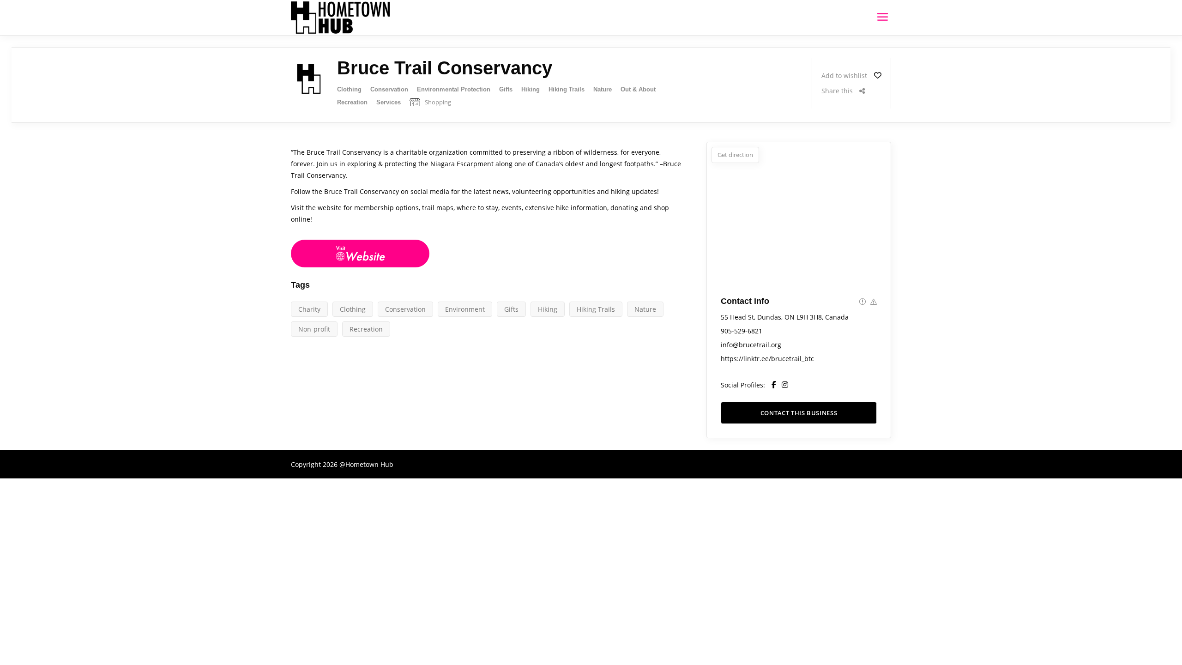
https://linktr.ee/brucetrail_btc (767, 358)
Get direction (735, 155)
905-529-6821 (741, 330)
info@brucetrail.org (751, 344)
